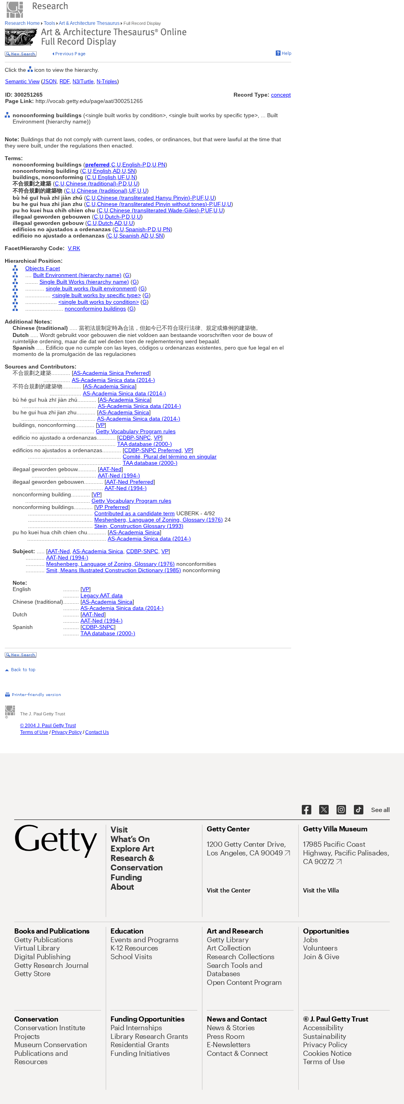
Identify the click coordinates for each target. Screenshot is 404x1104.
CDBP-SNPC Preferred (152, 450)
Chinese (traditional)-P (93, 183)
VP (101, 425)
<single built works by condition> (98, 302)
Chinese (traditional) (102, 190)
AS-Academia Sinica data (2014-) (113, 380)
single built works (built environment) (91, 288)
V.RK (74, 248)
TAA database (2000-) (144, 444)
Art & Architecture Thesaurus (89, 23)
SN (131, 171)
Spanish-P (137, 229)
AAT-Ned (110, 469)
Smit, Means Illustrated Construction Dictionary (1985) (113, 570)
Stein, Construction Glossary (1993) (138, 526)
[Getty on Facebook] (306, 810)
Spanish (129, 235)
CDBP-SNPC (135, 437)
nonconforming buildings (95, 308)
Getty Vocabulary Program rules (136, 431)
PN (161, 164)
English (102, 171)
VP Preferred (112, 507)
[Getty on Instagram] (341, 810)
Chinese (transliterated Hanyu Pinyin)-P (146, 198)
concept (281, 95)
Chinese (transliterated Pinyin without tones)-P (154, 204)
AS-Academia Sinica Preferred (111, 373)
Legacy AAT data (101, 595)
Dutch (105, 223)
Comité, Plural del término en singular (170, 456)
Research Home (23, 23)
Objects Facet (42, 268)
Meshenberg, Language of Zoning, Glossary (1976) (158, 519)
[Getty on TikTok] (358, 810)
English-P (133, 164)
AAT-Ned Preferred (129, 482)
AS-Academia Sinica (109, 386)
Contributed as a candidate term (134, 513)
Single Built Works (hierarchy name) (84, 282)
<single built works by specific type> (96, 295)
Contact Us (97, 732)
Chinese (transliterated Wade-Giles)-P (157, 210)
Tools (49, 23)
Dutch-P (114, 216)
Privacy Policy (67, 732)
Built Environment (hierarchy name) (77, 275)
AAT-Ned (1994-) (119, 475)
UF (121, 177)
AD (116, 171)
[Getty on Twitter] (324, 810)
